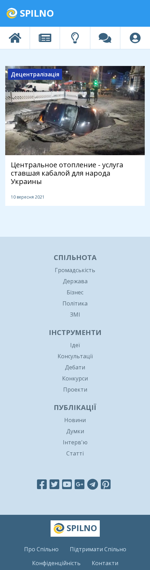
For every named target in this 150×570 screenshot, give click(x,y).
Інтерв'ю (75, 442)
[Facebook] (42, 484)
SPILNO (35, 13)
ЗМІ (75, 314)
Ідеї (75, 345)
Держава (75, 281)
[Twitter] (54, 484)
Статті (75, 453)
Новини (75, 420)
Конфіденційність (56, 563)
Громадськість (75, 270)
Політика (75, 303)
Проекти (75, 389)
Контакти (105, 563)
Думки (75, 431)
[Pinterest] (106, 484)
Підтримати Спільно (98, 549)
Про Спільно (41, 549)
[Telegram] (92, 484)
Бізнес (75, 292)
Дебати (75, 367)
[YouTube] (67, 484)
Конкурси (75, 378)
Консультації (75, 356)
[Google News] (79, 484)
